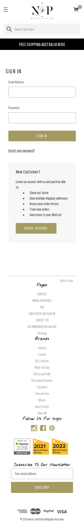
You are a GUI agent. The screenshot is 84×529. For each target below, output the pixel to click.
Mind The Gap (42, 367)
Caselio (42, 354)
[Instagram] (33, 427)
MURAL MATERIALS (42, 300)
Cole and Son (42, 393)
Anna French (42, 406)
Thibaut (42, 348)
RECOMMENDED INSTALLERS (42, 327)
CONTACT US (42, 320)
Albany (42, 400)
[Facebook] (42, 427)
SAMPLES (42, 294)
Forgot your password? (21, 150)
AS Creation (42, 361)
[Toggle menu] (5, 9)
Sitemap (42, 333)
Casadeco (42, 387)
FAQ (42, 307)
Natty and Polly (42, 374)
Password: (14, 108)
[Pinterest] (51, 427)
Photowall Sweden (42, 380)
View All (42, 413)
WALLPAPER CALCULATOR (42, 313)
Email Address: (16, 82)
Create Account (36, 228)
